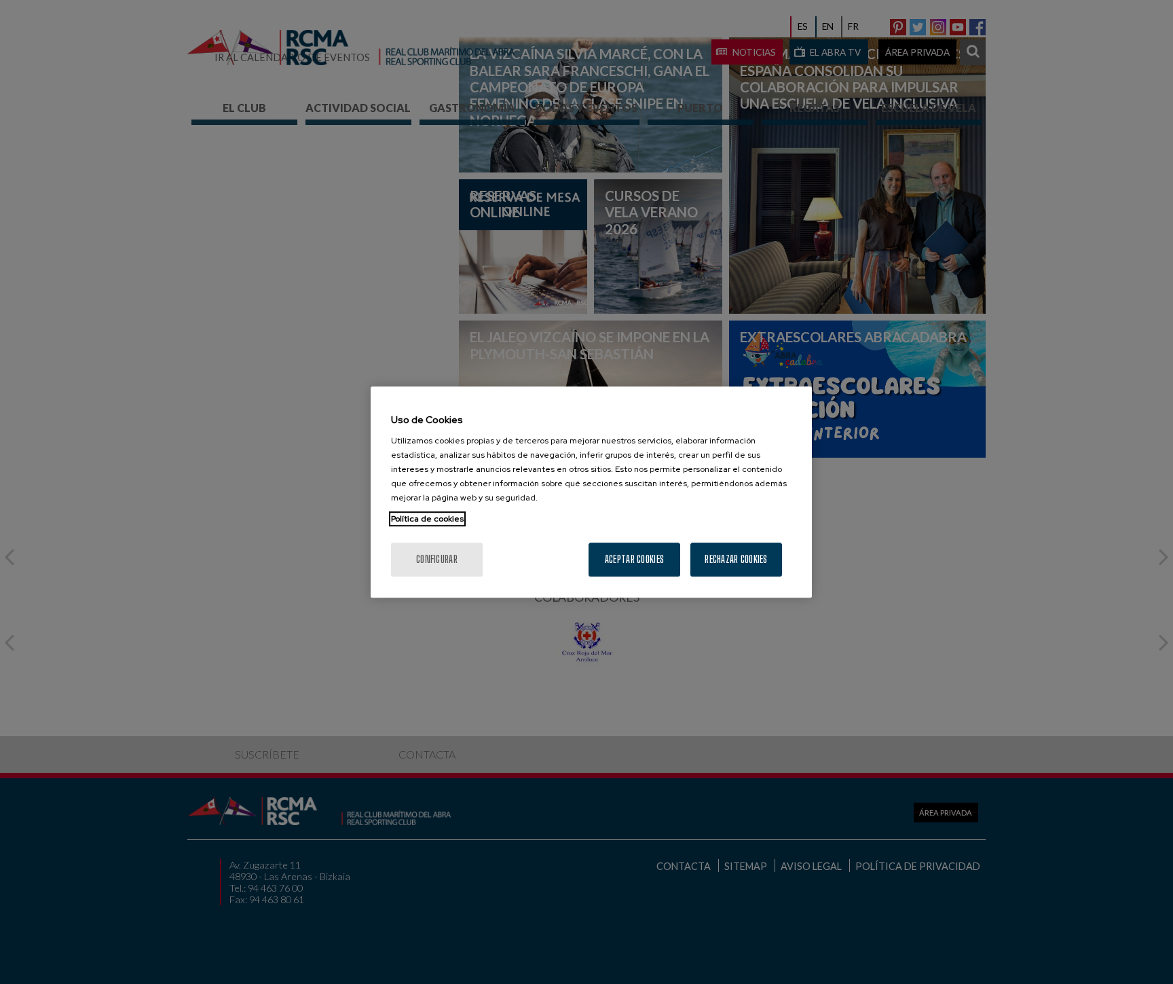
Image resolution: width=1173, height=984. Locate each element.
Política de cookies (427, 518)
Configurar (437, 559)
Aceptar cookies (634, 559)
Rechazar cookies (736, 559)
